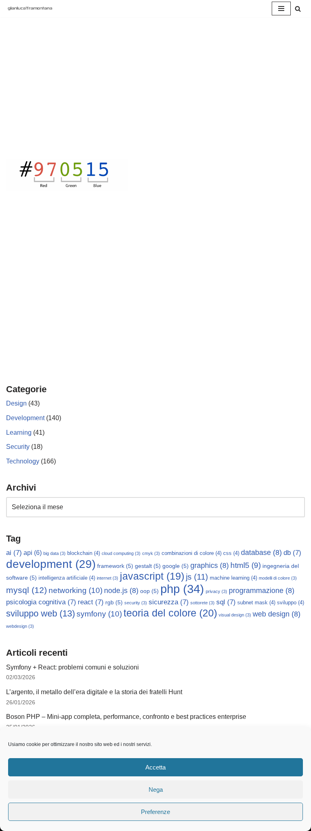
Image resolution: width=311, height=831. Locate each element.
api (32, 552)
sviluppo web (40, 613)
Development (25, 417)
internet (107, 578)
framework (115, 566)
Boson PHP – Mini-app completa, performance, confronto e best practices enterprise (126, 716)
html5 (245, 565)
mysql (26, 590)
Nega (156, 789)
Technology (22, 461)
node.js (121, 591)
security (135, 602)
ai (14, 553)
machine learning (233, 578)
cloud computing (121, 553)
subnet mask (256, 603)
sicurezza (169, 602)
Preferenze (155, 811)
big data (54, 553)
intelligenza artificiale (66, 578)
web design (276, 614)
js (197, 576)
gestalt (148, 566)
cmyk (151, 553)
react (91, 602)
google (175, 566)
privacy (216, 591)
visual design (235, 614)
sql (226, 602)
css (231, 553)
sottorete (202, 602)
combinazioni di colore (192, 553)
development (51, 564)
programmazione (261, 591)
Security (18, 446)
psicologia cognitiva (41, 602)
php (182, 588)
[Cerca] (298, 9)
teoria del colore (170, 612)
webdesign (20, 626)
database (261, 552)
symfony (99, 613)
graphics (209, 565)
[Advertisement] (155, 98)
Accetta (155, 767)
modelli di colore (278, 578)
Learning (19, 432)
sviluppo (290, 603)
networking (75, 590)
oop (149, 591)
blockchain (83, 553)
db (292, 553)
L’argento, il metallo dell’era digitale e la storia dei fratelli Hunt (94, 692)
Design (16, 403)
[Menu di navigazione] (281, 8)
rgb (114, 602)
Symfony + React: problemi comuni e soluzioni (72, 667)
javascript (152, 576)
